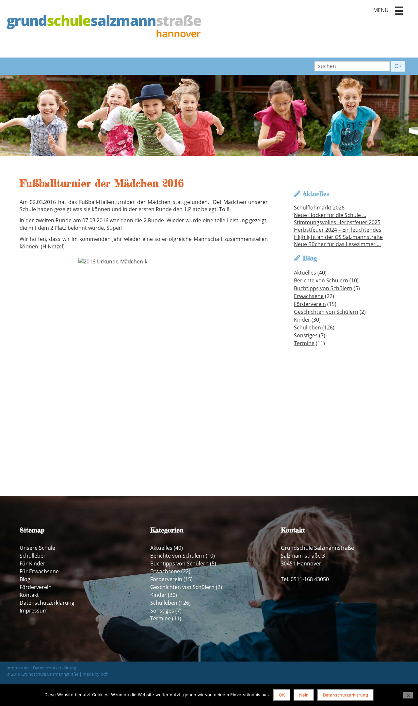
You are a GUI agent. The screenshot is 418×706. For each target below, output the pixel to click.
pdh (104, 674)
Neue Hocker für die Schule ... (330, 215)
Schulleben (307, 327)
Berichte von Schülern (321, 280)
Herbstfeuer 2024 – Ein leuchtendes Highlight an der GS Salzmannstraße (338, 233)
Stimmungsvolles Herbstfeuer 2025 (337, 222)
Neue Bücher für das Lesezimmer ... (337, 244)
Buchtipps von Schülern (323, 288)
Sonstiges (306, 335)
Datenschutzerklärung (47, 602)
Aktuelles (305, 272)
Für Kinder (32, 563)
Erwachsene (309, 296)
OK (282, 695)
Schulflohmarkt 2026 (319, 207)
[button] (399, 10)
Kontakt (29, 594)
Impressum (34, 610)
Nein (304, 695)
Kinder (302, 319)
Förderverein (310, 304)
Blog (25, 579)
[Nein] (408, 695)
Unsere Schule (37, 547)
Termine (304, 343)
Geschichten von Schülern (326, 311)
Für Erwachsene (39, 571)
